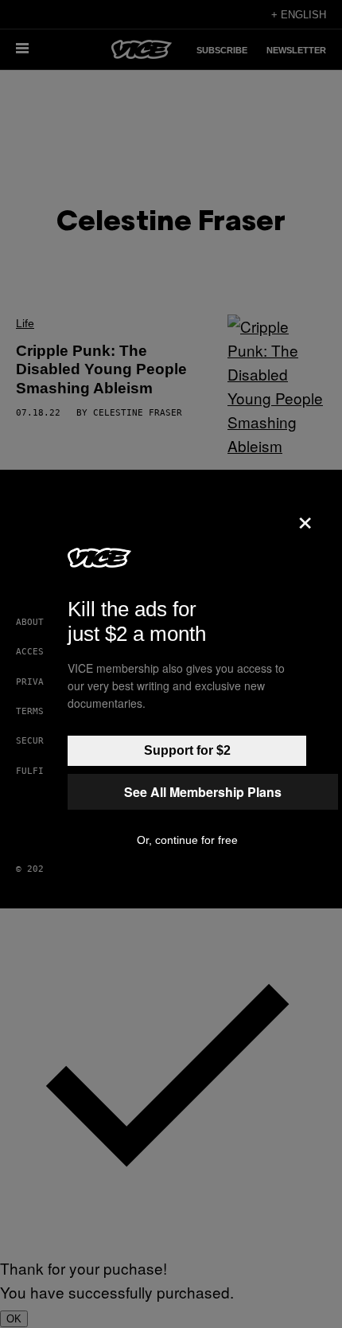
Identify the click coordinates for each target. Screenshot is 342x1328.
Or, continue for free (187, 840)
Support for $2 (187, 750)
